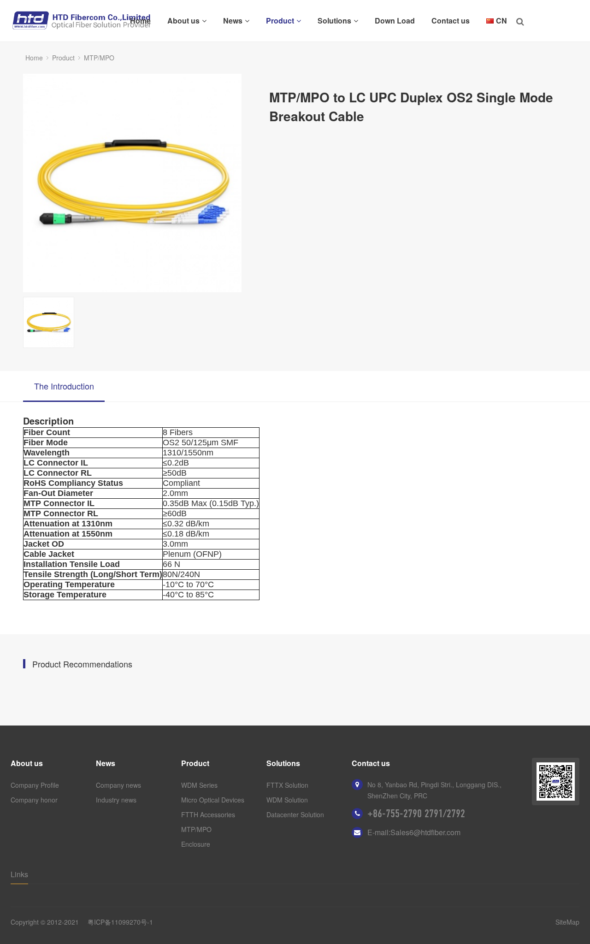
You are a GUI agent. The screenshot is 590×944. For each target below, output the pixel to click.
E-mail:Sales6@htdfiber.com (413, 832)
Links (19, 874)
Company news (118, 785)
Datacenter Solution (295, 814)
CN (501, 20)
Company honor (34, 799)
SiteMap (567, 921)
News (232, 20)
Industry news (116, 799)
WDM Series (199, 785)
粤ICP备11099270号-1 (120, 921)
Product (280, 20)
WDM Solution (287, 799)
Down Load (395, 20)
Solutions (334, 20)
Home (140, 20)
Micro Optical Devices (212, 799)
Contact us (450, 20)
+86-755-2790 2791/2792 (416, 814)
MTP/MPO (99, 57)
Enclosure (195, 844)
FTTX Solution (287, 785)
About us (183, 20)
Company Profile (35, 785)
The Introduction (64, 386)
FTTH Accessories (208, 814)
